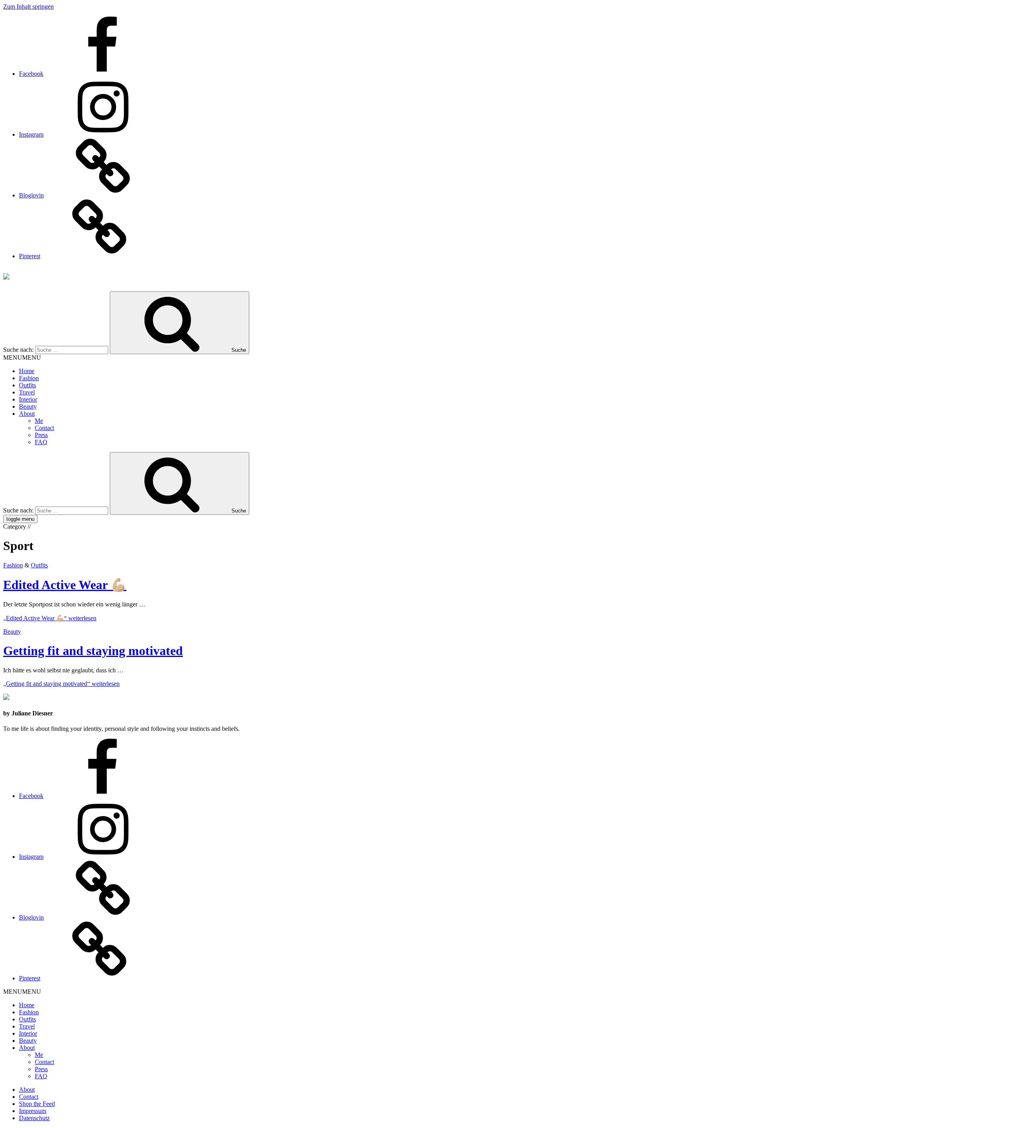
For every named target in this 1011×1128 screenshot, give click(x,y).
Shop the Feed (37, 1103)
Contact (44, 427)
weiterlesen (49, 618)
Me (39, 420)
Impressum (32, 1110)
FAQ (41, 442)
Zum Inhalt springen (28, 6)
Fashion (29, 378)
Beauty (28, 406)
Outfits (27, 385)
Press (41, 435)
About (27, 413)
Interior (28, 399)
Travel (27, 392)
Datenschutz (34, 1118)
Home (26, 371)
